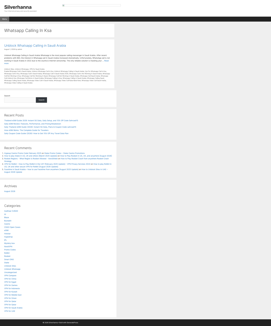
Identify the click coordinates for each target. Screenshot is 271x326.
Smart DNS (9, 259)
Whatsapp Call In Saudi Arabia (31, 73)
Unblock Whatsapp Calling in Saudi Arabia (35, 45)
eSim (15, 25)
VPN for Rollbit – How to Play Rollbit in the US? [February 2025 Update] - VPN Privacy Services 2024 (47, 164)
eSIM (6, 230)
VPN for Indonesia (12, 288)
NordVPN (8, 246)
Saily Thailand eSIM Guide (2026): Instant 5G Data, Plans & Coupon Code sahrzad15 (40, 127)
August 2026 (9, 191)
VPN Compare (10, 275)
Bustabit (7, 221)
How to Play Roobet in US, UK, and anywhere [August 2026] (86, 156)
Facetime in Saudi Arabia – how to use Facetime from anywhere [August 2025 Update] (41, 169)
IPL (5, 240)
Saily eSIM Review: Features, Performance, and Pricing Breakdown (32, 124)
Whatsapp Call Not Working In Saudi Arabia (63, 76)
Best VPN (5, 25)
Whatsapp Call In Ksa (11, 73)
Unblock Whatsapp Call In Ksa (42, 71)
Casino (7, 224)
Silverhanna (18, 7)
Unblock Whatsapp (22, 69)
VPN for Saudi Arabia (37, 69)
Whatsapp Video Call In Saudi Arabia (40, 80)
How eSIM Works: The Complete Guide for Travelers (26, 130)
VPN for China (10, 279)
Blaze (6, 217)
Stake (6, 263)
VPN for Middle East (12, 295)
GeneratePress (72, 323)
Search (7, 96)
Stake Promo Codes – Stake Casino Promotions (64, 153)
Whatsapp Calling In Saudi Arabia (74, 78)
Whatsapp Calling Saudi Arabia (15, 80)
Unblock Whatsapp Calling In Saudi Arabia (69, 71)
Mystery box (9, 243)
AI (5, 214)
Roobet (7, 256)
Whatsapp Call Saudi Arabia (90, 76)
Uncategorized (10, 272)
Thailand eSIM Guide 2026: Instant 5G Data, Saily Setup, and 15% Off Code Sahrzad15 (41, 120)
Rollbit (7, 253)
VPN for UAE (9, 311)
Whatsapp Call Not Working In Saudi (35, 76)
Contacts (24, 25)
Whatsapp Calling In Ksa (53, 78)
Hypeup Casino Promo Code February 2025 (22, 153)
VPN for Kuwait (10, 292)
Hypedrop (8, 237)
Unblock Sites (9, 69)
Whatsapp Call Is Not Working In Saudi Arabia (85, 73)
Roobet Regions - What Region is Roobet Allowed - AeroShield (31, 159)
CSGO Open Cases (12, 227)
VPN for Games (10, 285)
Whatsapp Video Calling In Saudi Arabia (18, 83)
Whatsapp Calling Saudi (95, 78)
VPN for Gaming (38, 25)
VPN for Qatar (10, 301)
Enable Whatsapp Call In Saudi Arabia (17, 71)
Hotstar (7, 234)
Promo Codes (10, 250)
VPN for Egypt (10, 282)
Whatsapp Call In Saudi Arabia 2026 (55, 73)
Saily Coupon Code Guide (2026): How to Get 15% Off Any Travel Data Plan (36, 133)
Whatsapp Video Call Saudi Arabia (94, 80)
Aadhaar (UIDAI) (11, 211)
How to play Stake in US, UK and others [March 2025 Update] (30, 156)
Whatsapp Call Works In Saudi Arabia (30, 78)
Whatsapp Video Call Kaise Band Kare (67, 80)
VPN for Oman (10, 298)
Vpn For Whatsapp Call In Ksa (95, 71)
